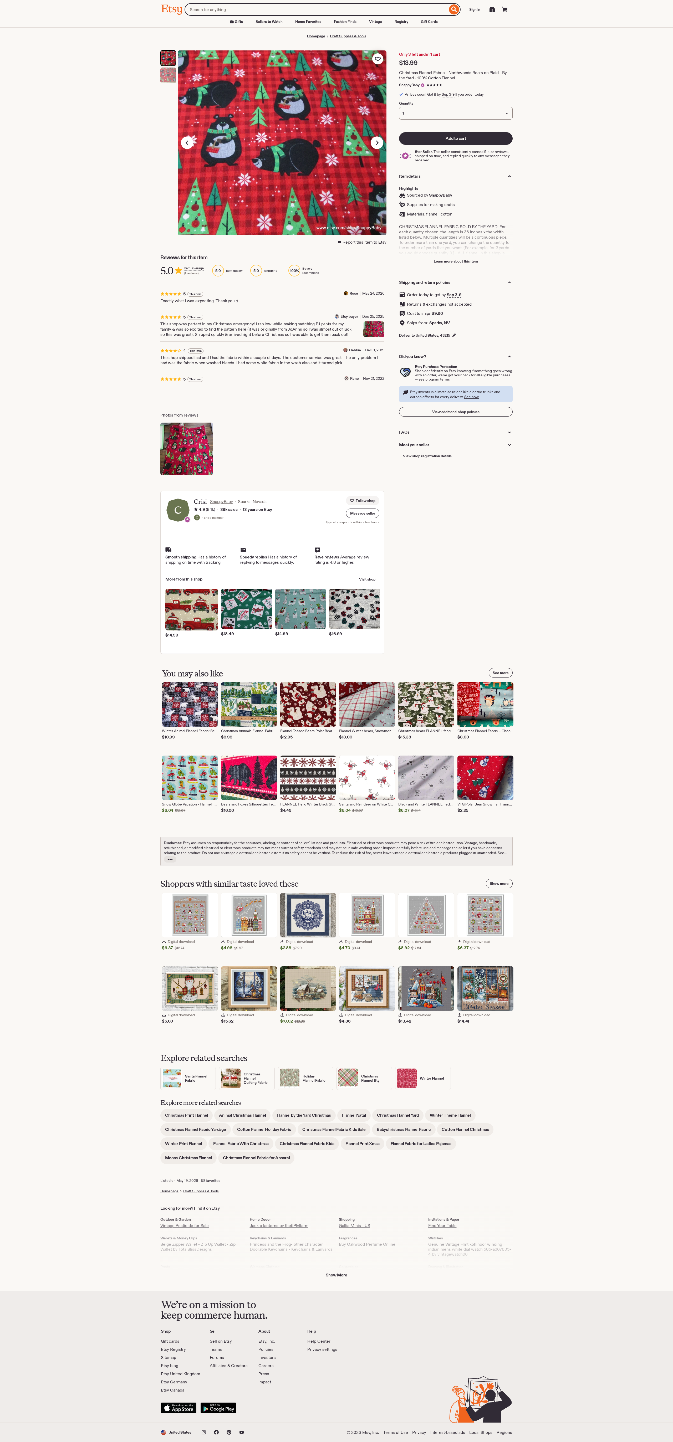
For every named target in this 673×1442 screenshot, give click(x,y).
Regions (504, 1432)
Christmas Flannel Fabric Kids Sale (336, 1131)
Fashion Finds (345, 21)
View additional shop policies (456, 412)
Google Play (218, 1408)
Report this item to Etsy (364, 242)
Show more (499, 883)
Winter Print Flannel (186, 1145)
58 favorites (210, 1180)
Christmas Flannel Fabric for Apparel (258, 1159)
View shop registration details (427, 456)
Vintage (375, 21)
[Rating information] (196, 509)
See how (471, 397)
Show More (336, 1274)
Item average (194, 268)
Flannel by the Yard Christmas (306, 1117)
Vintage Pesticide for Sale (184, 1225)
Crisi (200, 501)
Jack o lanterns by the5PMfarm (279, 1225)
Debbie (355, 350)
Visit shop (367, 579)
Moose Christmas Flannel (191, 1159)
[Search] (454, 9)
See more (501, 673)
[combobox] (316, 9)
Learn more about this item (456, 261)
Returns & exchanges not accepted (439, 304)
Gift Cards (429, 21)
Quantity (406, 103)
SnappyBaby (409, 85)
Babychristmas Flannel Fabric (406, 1131)
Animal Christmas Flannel (245, 1117)
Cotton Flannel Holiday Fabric (266, 1131)
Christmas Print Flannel (189, 1117)
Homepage (316, 36)
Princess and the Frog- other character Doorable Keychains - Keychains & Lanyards (291, 1247)
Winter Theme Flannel (453, 1117)
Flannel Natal (356, 1117)
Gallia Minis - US (354, 1225)
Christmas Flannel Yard (400, 1117)
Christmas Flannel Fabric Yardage (198, 1131)
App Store (178, 1408)
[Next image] (377, 142)
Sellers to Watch (269, 21)
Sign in (474, 9)
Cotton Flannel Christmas (467, 1131)
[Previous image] (187, 142)
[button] (362, 513)
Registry (401, 21)
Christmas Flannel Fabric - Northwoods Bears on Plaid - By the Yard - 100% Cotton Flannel (453, 75)
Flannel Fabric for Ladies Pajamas (423, 1145)
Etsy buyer (349, 316)
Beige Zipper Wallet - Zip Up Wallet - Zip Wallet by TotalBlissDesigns (198, 1247)
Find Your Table (442, 1225)
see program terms (434, 379)
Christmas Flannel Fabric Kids (309, 1145)
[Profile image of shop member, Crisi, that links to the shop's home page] (197, 518)
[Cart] (504, 9)
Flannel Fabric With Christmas (243, 1145)
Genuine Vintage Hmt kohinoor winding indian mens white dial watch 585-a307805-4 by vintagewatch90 (469, 1249)
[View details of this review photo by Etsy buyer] (373, 329)
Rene (354, 378)
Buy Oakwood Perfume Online (367, 1244)
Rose (354, 293)
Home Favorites (308, 21)
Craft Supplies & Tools (348, 36)
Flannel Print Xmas (364, 1145)
